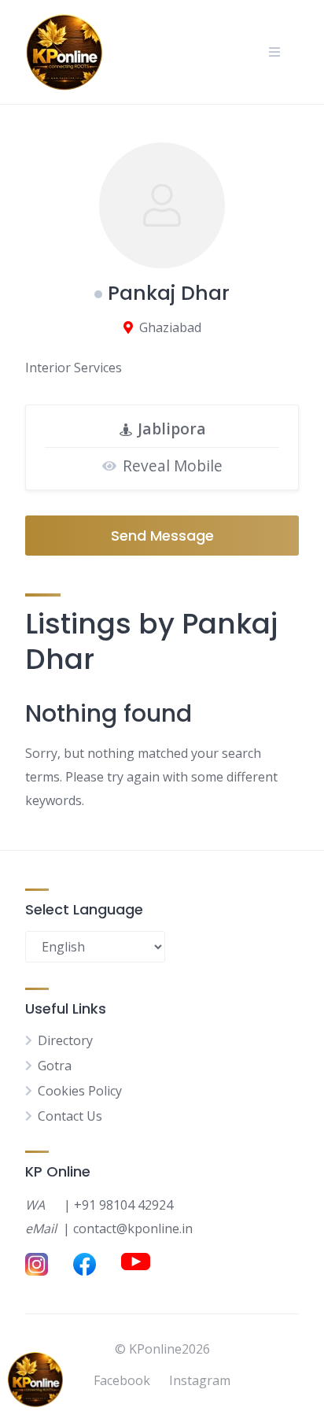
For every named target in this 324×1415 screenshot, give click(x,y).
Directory (65, 1040)
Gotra (55, 1065)
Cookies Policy (80, 1090)
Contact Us (70, 1116)
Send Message (162, 535)
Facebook (122, 1380)
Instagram (199, 1380)
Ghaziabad (170, 327)
